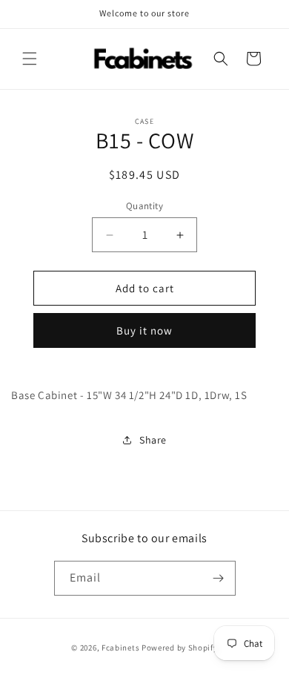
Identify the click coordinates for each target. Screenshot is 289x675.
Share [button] (153, 440)
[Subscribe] (218, 578)
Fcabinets (120, 647)
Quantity (144, 206)
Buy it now (144, 330)
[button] (29, 58)
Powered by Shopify (180, 647)
